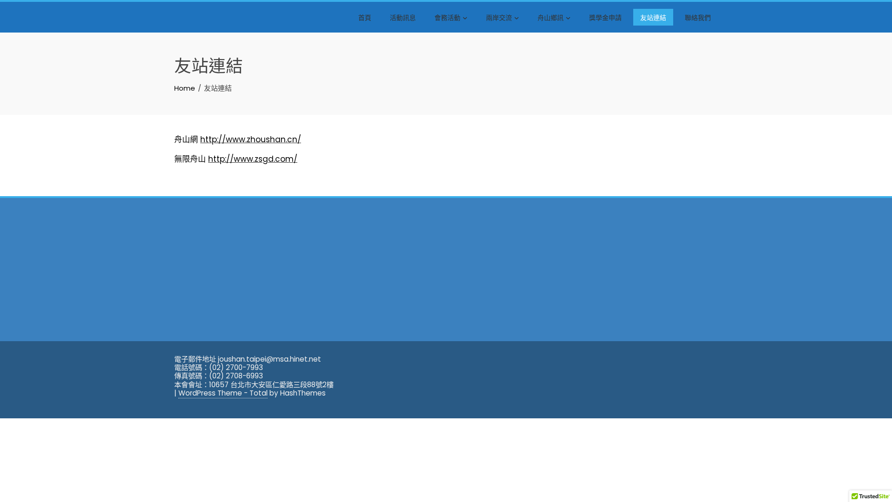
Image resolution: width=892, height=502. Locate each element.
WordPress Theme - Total (223, 393)
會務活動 (447, 17)
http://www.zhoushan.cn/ (250, 139)
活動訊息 (403, 17)
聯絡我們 (698, 17)
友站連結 (653, 17)
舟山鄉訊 (551, 17)
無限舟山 (190, 159)
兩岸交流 (499, 17)
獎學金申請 (605, 17)
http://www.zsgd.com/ (252, 159)
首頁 (364, 17)
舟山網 (186, 139)
